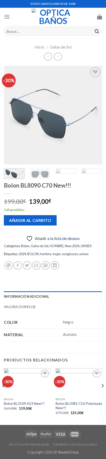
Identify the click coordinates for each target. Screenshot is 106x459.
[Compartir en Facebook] (18, 265)
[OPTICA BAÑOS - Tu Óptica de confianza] (53, 17)
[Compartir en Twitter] (27, 265)
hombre (45, 254)
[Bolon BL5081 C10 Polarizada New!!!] (79, 381)
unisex (84, 254)
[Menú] (7, 16)
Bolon (25, 246)
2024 (22, 254)
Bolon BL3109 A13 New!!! (24, 403)
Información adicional (26, 296)
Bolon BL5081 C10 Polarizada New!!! (79, 405)
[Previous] (12, 115)
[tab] (53, 296)
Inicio (39, 46)
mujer (56, 254)
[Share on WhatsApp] (8, 265)
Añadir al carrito (30, 220)
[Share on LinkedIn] (55, 265)
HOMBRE (57, 246)
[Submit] (96, 31)
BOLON (33, 254)
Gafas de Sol (61, 46)
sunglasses (70, 254)
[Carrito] (99, 16)
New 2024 (72, 246)
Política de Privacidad (29, 444)
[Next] (93, 115)
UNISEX (86, 246)
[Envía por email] (36, 265)
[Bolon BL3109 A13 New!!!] (27, 381)
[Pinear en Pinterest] (45, 265)
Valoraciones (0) (19, 307)
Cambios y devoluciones (75, 444)
